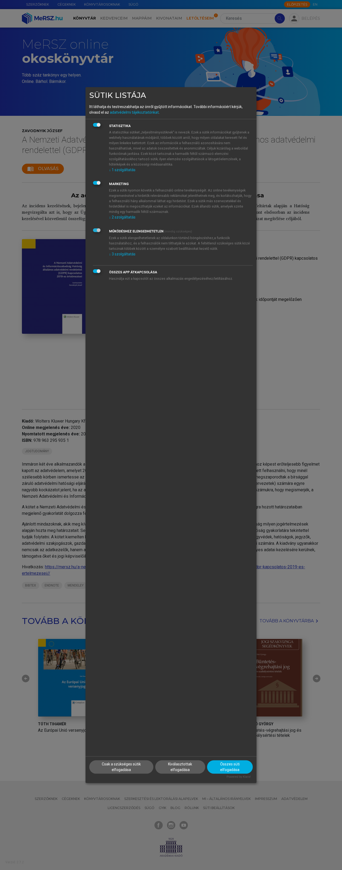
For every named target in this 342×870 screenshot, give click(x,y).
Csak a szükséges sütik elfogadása (121, 767)
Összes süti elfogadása (230, 767)
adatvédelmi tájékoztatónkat (134, 112)
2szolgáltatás (122, 217)
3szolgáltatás (122, 254)
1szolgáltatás (122, 170)
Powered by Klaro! (239, 777)
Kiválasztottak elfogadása (180, 767)
